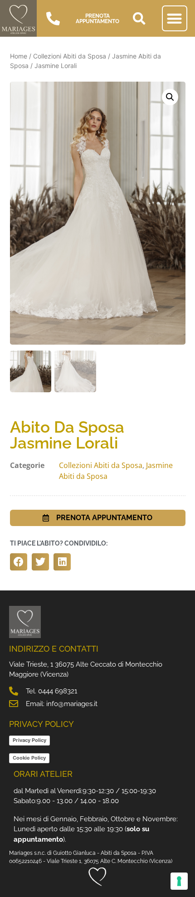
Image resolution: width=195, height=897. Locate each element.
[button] (139, 18)
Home (18, 56)
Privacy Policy (29, 740)
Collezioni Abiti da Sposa (69, 56)
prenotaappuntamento (97, 18)
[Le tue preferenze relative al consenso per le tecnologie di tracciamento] (179, 881)
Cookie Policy (29, 758)
